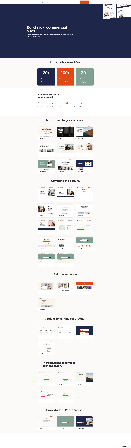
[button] (43, 2)
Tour (39, 2)
